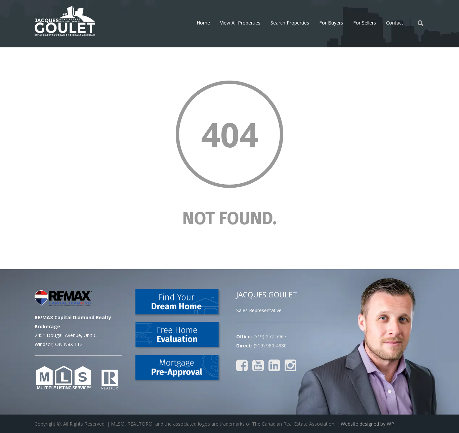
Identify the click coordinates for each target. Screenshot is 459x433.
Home (203, 22)
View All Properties (240, 22)
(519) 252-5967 (269, 336)
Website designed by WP (367, 424)
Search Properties (289, 22)
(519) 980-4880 (270, 345)
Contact (394, 22)
